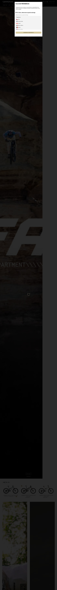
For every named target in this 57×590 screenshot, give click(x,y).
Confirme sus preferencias (28, 32)
